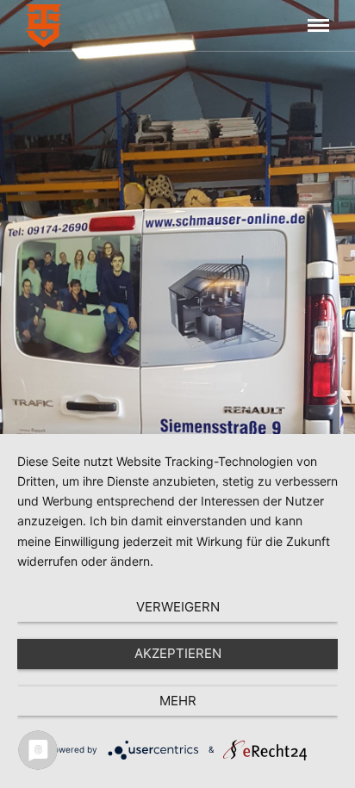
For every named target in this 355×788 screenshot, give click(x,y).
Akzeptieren (177, 653)
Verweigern (178, 607)
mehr (177, 700)
